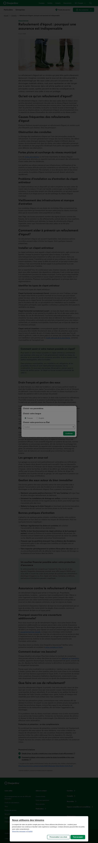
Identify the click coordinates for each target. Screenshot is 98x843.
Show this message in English (22, 831)
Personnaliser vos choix (58, 837)
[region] (49, 828)
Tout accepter (78, 837)
